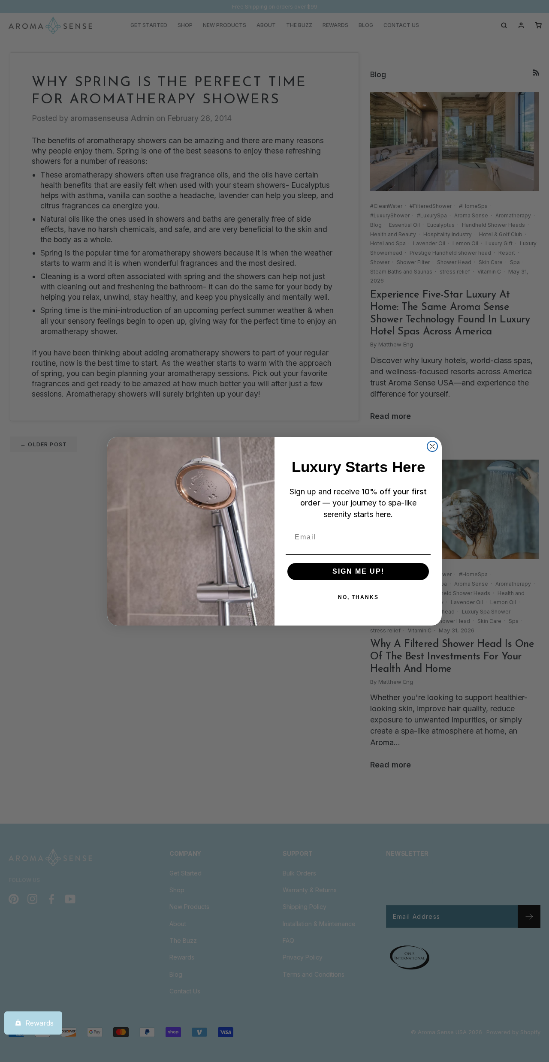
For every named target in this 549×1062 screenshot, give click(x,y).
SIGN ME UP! (358, 571)
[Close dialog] (432, 446)
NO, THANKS (358, 597)
